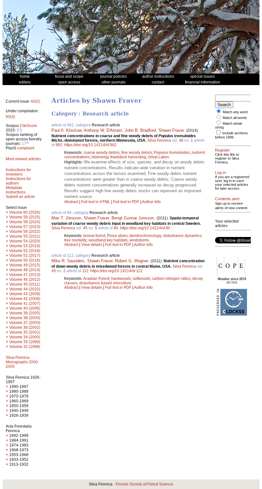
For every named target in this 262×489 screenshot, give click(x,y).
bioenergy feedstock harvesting (119, 157)
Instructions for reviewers (18, 172)
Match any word (235, 112)
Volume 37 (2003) (24, 322)
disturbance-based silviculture (105, 283)
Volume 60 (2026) (24, 212)
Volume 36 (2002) (24, 327)
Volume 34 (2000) (24, 337)
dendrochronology (145, 235)
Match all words (235, 118)
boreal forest (94, 235)
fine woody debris (136, 152)
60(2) (35, 101)
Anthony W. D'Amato (103, 130)
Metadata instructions (16, 189)
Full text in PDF (126, 202)
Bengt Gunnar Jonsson (133, 218)
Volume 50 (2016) (24, 260)
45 (85, 228)
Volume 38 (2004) (24, 318)
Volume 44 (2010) (24, 289)
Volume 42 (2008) (24, 298)
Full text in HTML (96, 202)
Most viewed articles (23, 159)
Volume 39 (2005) (24, 313)
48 (181, 140)
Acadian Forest (96, 278)
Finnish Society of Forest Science (144, 484)
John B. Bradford (140, 130)
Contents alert (227, 199)
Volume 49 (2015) (24, 265)
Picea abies (117, 235)
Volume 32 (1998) (24, 346)
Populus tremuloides (172, 152)
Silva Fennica (159, 140)
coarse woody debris (101, 152)
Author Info (151, 202)
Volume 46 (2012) (24, 279)
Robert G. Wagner (131, 260)
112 (85, 271)
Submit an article (20, 196)
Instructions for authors (18, 181)
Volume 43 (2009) (24, 294)
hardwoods (121, 278)
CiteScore (28, 125)
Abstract (71, 202)
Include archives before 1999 (231, 135)
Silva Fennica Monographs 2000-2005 (22, 362)
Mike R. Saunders (68, 260)
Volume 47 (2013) (24, 274)
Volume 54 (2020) (24, 241)
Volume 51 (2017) (24, 255)
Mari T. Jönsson (66, 218)
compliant (25, 148)
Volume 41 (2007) (24, 303)
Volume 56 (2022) (24, 231)
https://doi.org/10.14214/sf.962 (90, 145)
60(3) (10, 116)
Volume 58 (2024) (24, 222)
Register (222, 150)
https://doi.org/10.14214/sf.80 (145, 228)
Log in (220, 172)
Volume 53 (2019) (24, 246)
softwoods (141, 278)
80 (116, 228)
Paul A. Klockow (66, 130)
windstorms (139, 240)
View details (92, 244)
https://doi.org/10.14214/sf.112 (116, 271)
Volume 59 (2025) (24, 217)
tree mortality (75, 240)
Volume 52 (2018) (24, 250)
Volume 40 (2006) (24, 308)
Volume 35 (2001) (24, 332)
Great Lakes (158, 157)
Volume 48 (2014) (24, 270)
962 (59, 145)
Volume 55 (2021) (24, 236)
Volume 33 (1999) (24, 342)
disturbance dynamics (182, 235)
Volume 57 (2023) (24, 227)
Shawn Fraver (171, 130)
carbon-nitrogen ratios (171, 278)
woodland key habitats (108, 240)
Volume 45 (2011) (24, 284)
